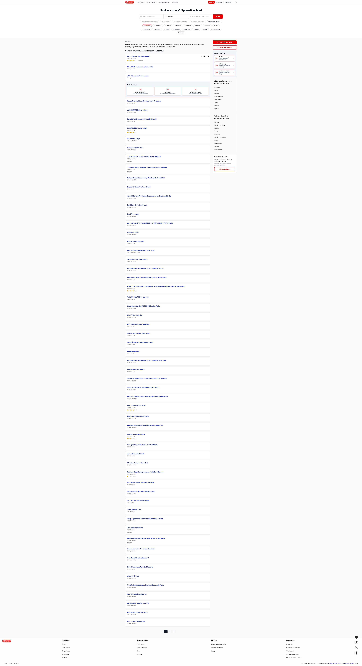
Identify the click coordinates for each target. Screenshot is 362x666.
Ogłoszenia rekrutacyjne (218, 644)
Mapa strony (66, 647)
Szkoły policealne (164, 2)
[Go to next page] (173, 631)
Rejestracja (228, 2)
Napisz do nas (225, 169)
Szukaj (218, 16)
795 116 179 (222, 161)
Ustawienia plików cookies (293, 658)
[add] (356, 642)
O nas (63, 644)
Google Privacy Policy (334, 663)
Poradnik (175, 2)
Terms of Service (349, 663)
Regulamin (289, 644)
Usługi (213, 651)
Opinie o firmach (151, 2)
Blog (138, 651)
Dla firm (211, 2)
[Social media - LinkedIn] (356, 647)
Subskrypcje (65, 654)
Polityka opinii (290, 651)
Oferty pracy (140, 2)
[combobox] (152, 16)
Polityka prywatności (292, 654)
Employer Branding (217, 647)
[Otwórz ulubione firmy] (236, 2)
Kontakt (64, 658)
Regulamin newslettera (293, 647)
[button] (214, 21)
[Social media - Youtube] (356, 653)
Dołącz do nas (66, 651)
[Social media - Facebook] (356, 642)
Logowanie (219, 2)
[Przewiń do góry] (356, 637)
